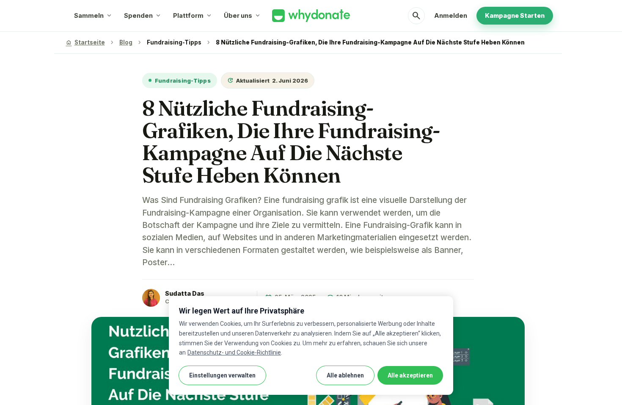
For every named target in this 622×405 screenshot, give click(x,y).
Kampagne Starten (515, 15)
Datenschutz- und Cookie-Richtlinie (234, 352)
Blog (125, 42)
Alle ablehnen (345, 375)
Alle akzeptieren (410, 375)
